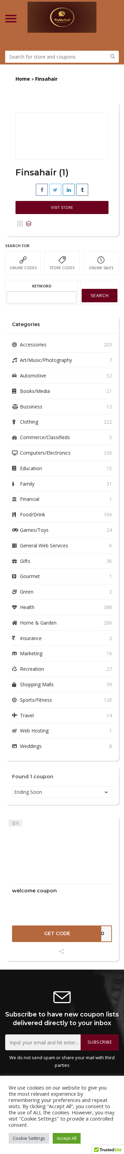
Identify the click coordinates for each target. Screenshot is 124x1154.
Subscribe (99, 1042)
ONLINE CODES (23, 267)
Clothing (29, 421)
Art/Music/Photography (46, 360)
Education (31, 468)
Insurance (31, 638)
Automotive (33, 375)
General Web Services (44, 545)
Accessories (33, 344)
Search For (17, 245)
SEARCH (100, 295)
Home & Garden (38, 622)
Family (27, 483)
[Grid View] (20, 224)
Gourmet (30, 576)
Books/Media (35, 391)
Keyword (41, 285)
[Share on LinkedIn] (69, 190)
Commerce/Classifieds (45, 437)
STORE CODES (62, 267)
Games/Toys (34, 530)
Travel (27, 715)
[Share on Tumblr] (82, 190)
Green (26, 591)
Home (23, 78)
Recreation (32, 669)
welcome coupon (34, 891)
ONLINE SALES (101, 267)
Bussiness (31, 406)
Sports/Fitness (36, 700)
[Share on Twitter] (55, 190)
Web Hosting (34, 730)
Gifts (25, 561)
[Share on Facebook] (42, 190)
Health (27, 607)
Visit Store (62, 207)
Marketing (31, 653)
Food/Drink (32, 514)
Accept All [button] (66, 1138)
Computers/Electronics (45, 452)
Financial (29, 499)
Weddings (31, 746)
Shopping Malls (37, 684)
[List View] (28, 224)
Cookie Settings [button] (29, 1138)
